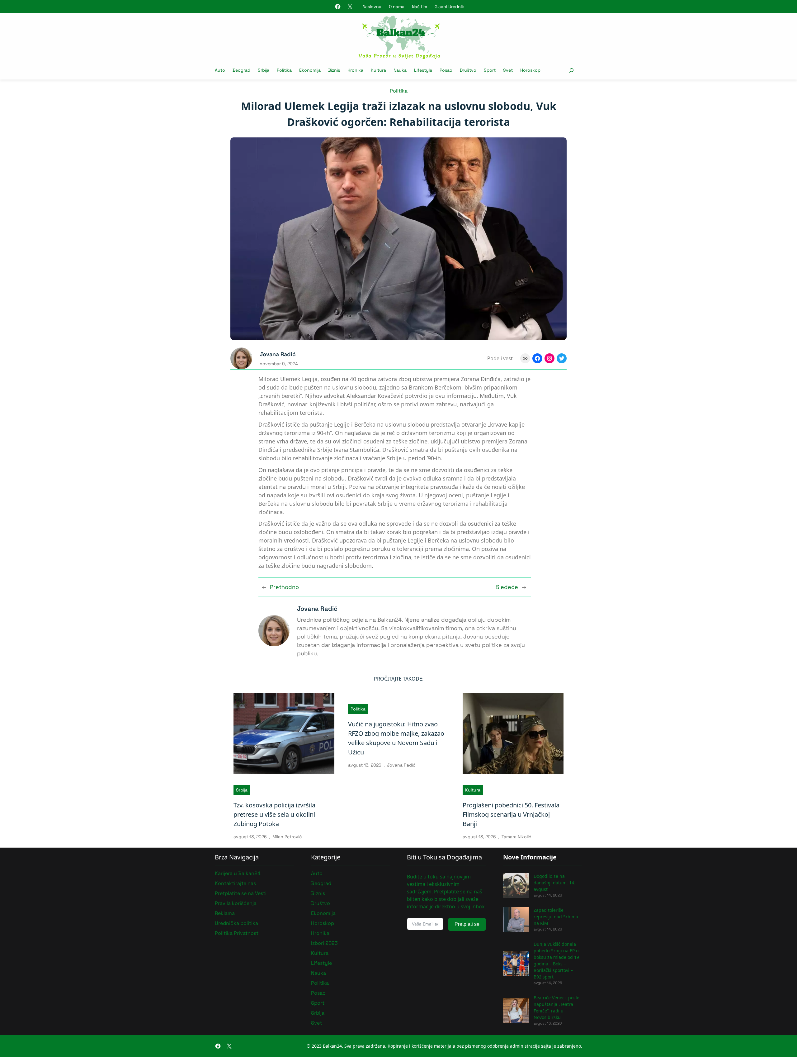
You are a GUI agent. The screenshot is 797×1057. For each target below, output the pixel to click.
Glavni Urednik (449, 6)
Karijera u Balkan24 (238, 873)
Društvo (320, 903)
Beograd (321, 883)
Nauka (318, 973)
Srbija (242, 790)
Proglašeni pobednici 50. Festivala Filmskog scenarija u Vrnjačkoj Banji (511, 814)
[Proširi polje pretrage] (571, 70)
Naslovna (371, 6)
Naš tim (419, 6)
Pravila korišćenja (236, 903)
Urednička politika (236, 923)
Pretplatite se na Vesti (240, 893)
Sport (317, 1003)
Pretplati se (467, 924)
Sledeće (507, 587)
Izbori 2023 (324, 943)
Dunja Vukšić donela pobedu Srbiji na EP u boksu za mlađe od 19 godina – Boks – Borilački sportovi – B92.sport (556, 960)
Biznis (318, 893)
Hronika (320, 933)
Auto (317, 873)
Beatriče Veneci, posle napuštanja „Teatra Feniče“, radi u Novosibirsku (556, 1007)
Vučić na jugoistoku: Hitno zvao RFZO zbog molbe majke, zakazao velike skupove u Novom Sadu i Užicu (396, 738)
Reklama (225, 913)
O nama (396, 6)
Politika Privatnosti (237, 933)
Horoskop (322, 923)
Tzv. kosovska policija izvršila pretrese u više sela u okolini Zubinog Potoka (274, 814)
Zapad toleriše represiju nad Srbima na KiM (556, 916)
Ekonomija (323, 913)
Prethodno (284, 587)
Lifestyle (321, 963)
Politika (399, 91)
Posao (318, 993)
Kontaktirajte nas (235, 883)
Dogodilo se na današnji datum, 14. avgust (554, 882)
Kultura (472, 790)
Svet (316, 1023)
